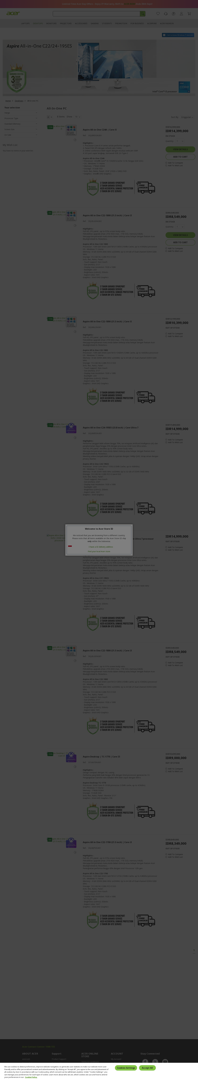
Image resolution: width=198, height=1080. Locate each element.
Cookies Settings (126, 1067)
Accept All (147, 1067)
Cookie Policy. (31, 1077)
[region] (99, 1071)
